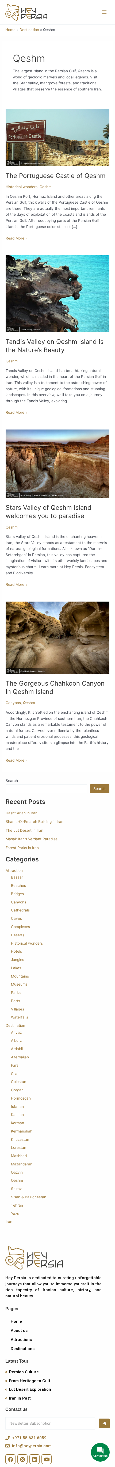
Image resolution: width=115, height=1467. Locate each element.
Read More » (16, 237)
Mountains (20, 976)
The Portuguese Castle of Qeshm (56, 176)
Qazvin (17, 1172)
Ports (15, 1001)
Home (16, 1321)
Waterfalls (19, 1017)
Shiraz (16, 1189)
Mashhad (19, 1156)
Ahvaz (16, 1032)
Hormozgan (21, 1098)
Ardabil (17, 1049)
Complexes (20, 927)
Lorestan (18, 1147)
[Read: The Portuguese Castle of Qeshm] (57, 137)
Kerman (17, 1123)
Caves (16, 918)
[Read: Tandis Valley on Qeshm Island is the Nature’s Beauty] (57, 293)
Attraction (14, 870)
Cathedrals (20, 910)
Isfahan (17, 1106)
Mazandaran (21, 1164)
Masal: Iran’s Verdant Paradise (31, 839)
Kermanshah (21, 1131)
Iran (9, 1221)
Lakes (16, 968)
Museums (19, 984)
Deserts (17, 935)
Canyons (13, 703)
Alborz (16, 1040)
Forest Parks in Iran (22, 848)
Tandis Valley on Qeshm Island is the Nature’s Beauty (54, 346)
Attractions (21, 1339)
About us (19, 1330)
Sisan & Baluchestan (28, 1197)
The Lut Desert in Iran (24, 830)
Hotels (16, 951)
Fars (14, 1065)
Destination (15, 1025)
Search (12, 780)
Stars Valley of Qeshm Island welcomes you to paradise (48, 512)
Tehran (17, 1205)
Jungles (17, 959)
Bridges (17, 894)
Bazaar (17, 877)
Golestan (18, 1082)
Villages (17, 1009)
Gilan (15, 1073)
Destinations (22, 1348)
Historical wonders (21, 187)
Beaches (18, 885)
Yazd (15, 1213)
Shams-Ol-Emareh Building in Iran (34, 821)
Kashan (17, 1114)
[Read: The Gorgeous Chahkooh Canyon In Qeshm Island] (57, 637)
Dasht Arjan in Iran (21, 813)
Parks (16, 992)
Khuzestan (20, 1139)
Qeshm (46, 187)
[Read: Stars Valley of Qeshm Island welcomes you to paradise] (57, 463)
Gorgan (17, 1090)
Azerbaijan (20, 1057)
